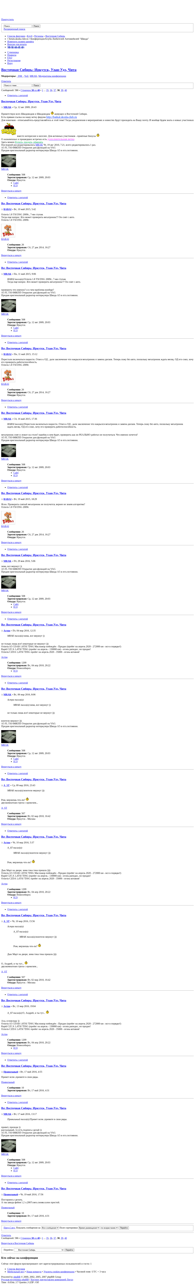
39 (62, 90)
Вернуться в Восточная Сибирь (17, 1243)
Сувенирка (13, 52)
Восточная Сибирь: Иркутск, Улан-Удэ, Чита (38, 70)
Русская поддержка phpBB (15, 1279)
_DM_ (20, 76)
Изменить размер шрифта (20, 41)
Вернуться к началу (11, 190)
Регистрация (13, 60)
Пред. (7, 1227)
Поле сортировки (69, 1227)
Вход (9, 63)
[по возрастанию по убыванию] (114, 1227)
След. (12, 1227)
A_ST (7, 785)
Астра (7, 630)
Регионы (38, 36)
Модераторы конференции (52, 76)
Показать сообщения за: (28, 1227)
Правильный (11, 1072)
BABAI (7, 209)
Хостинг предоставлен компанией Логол (51, 1279)
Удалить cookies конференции (59, 1271)
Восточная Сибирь (55, 36)
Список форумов (16, 36)
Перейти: (8, 1250)
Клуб (29, 36)
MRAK (33, 76)
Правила (11, 55)
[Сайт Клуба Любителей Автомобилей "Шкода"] (16, 14)
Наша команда (34, 1271)
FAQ (9, 57)
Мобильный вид (15, 47)
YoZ (26, 76)
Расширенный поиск (14, 29)
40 (65, 90)
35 (47, 90)
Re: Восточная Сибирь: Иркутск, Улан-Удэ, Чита (33, 203)
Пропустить (7, 19)
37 (54, 90)
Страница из (30, 90)
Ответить (6, 81)
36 (51, 90)
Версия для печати (17, 44)
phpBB (16, 1277)
